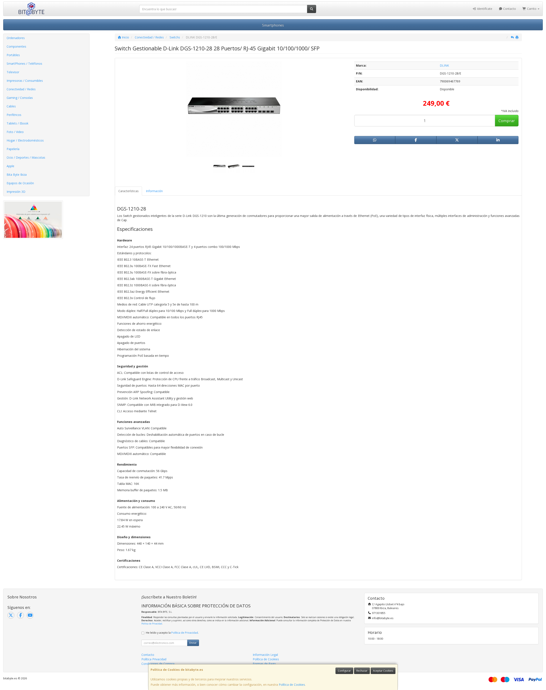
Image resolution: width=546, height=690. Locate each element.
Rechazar (361, 670)
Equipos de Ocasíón (20, 183)
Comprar (506, 120)
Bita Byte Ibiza (17, 174)
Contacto (509, 9)
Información (154, 191)
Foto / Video (15, 132)
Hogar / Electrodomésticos (25, 140)
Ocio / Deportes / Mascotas (26, 157)
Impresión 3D (16, 192)
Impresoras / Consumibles (25, 81)
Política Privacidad (153, 659)
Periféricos (14, 115)
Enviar (193, 643)
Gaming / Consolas (20, 98)
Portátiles (13, 55)
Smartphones (273, 25)
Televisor (13, 72)
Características (128, 191)
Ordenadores (16, 38)
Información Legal (265, 655)
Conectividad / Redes (21, 89)
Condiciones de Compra (157, 664)
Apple (10, 166)
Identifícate (484, 9)
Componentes (16, 46)
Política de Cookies (292, 685)
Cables (11, 106)
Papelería (13, 149)
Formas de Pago (264, 664)
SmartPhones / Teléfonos (24, 63)
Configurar (344, 670)
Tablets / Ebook (17, 123)
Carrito (531, 9)
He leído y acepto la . (172, 632)
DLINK (444, 65)
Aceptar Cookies (383, 670)
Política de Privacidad (151, 623)
